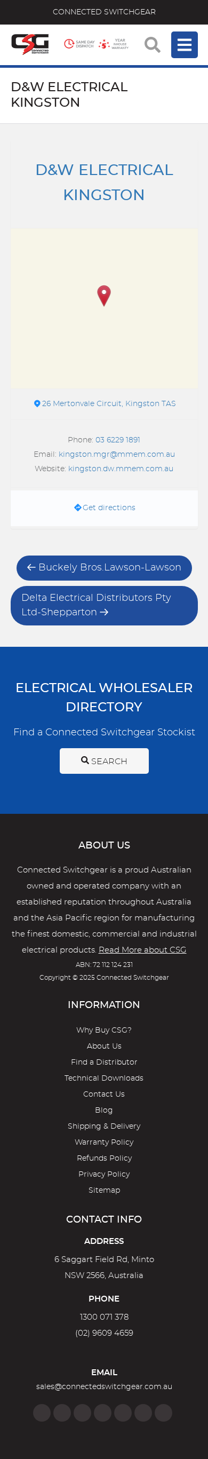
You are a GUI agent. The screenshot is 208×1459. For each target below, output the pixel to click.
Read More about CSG (143, 950)
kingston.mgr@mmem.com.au (117, 454)
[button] (104, 296)
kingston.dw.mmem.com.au (120, 469)
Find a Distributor (104, 1062)
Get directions (109, 508)
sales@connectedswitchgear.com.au (104, 1387)
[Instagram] (62, 1413)
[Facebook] (42, 1413)
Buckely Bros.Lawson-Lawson (109, 568)
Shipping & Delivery (104, 1126)
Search (108, 761)
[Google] (123, 1413)
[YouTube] (143, 1413)
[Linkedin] (102, 1413)
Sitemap (104, 1190)
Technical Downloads (104, 1078)
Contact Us (104, 1094)
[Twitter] (82, 1413)
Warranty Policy (104, 1142)
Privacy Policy (104, 1174)
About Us (104, 1046)
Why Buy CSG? (104, 1030)
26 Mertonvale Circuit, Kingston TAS (109, 404)
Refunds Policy (104, 1158)
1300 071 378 (104, 1317)
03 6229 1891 (117, 440)
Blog (104, 1110)
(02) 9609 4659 (104, 1333)
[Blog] (163, 1413)
